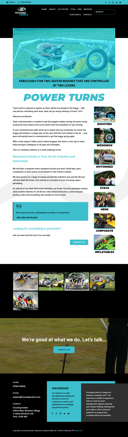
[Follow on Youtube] (120, 2)
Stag (73, 9)
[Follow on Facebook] (105, 2)
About (52, 9)
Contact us (79, 242)
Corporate (75, 15)
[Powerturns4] (77, 290)
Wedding (88, 9)
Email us (12, 2)
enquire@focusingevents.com (26, 397)
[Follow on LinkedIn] (116, 2)
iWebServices (78, 430)
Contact (87, 15)
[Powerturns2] (26, 290)
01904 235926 (26, 2)
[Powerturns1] (102, 290)
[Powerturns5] (26, 309)
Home (44, 9)
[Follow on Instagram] (113, 2)
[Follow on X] (109, 2)
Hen (80, 9)
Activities (63, 9)
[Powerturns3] (51, 290)
